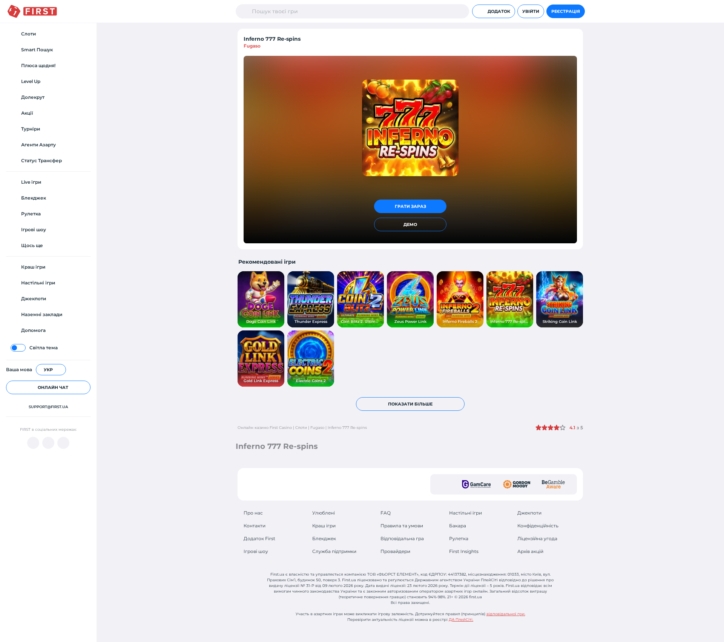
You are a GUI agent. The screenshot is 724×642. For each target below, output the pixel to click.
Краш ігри (324, 525)
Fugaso (252, 46)
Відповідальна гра (402, 538)
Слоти (301, 427)
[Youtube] (33, 443)
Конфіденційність (537, 525)
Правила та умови (401, 525)
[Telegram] (48, 443)
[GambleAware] (553, 484)
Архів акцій (530, 551)
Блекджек (324, 538)
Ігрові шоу (256, 551)
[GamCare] (476, 484)
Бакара (457, 525)
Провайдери (395, 551)
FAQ (385, 513)
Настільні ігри (465, 513)
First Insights (464, 551)
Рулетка (458, 538)
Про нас (253, 513)
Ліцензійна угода (537, 538)
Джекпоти (529, 513)
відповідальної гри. (505, 613)
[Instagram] (63, 443)
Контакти (254, 525)
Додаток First (259, 538)
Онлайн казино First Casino (265, 427)
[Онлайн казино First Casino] (32, 11)
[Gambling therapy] (516, 484)
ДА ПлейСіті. (461, 619)
